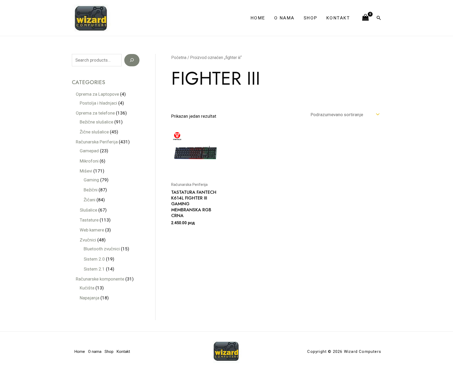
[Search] (131, 60)
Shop (310, 17)
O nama (284, 17)
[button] (378, 18)
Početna (178, 57)
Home (258, 17)
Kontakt (338, 17)
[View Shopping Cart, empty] (365, 18)
